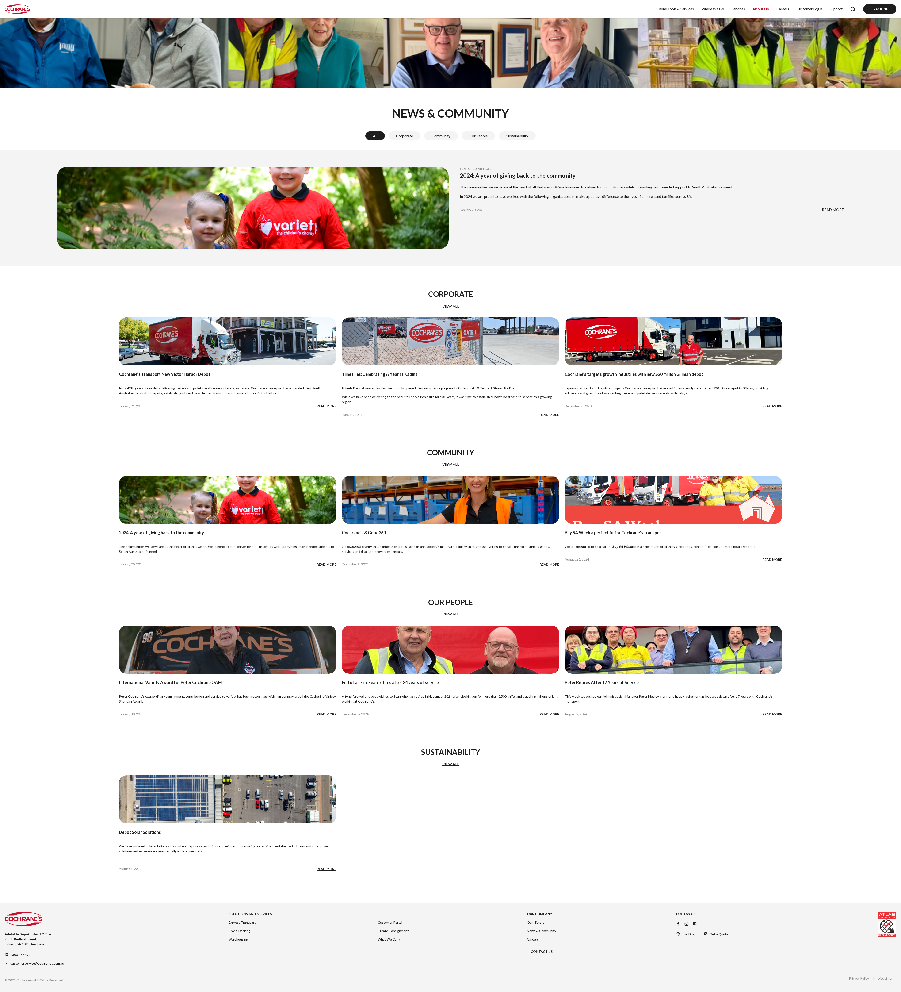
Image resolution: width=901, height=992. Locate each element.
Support (836, 9)
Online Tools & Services (675, 9)
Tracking (880, 9)
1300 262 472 (20, 955)
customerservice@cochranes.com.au (37, 963)
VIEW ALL (450, 306)
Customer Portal (390, 922)
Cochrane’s (699, 547)
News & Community (541, 931)
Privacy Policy (859, 978)
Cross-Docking (239, 931)
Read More (326, 406)
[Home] (17, 9)
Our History (535, 922)
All (375, 136)
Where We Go (712, 9)
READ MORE (833, 209)
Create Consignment (393, 931)
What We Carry (389, 939)
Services (738, 9)
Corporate (404, 136)
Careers (782, 9)
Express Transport (242, 922)
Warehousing (238, 939)
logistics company (610, 388)
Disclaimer (885, 978)
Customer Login (809, 9)
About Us (760, 9)
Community (441, 136)
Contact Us (542, 952)
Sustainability (517, 136)
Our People (478, 136)
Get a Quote (719, 934)
